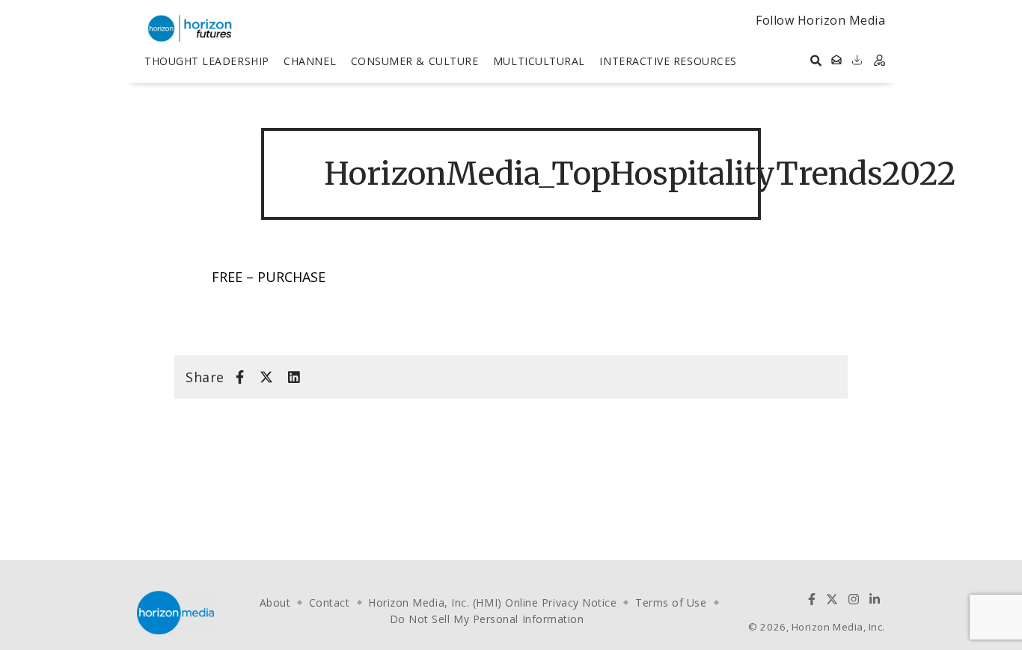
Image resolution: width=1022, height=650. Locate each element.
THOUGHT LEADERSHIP (206, 61)
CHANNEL (310, 61)
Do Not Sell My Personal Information (487, 619)
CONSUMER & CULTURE (415, 61)
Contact (329, 602)
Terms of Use (670, 602)
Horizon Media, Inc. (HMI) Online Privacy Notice (492, 602)
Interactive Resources (667, 61)
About (275, 602)
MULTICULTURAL (539, 61)
